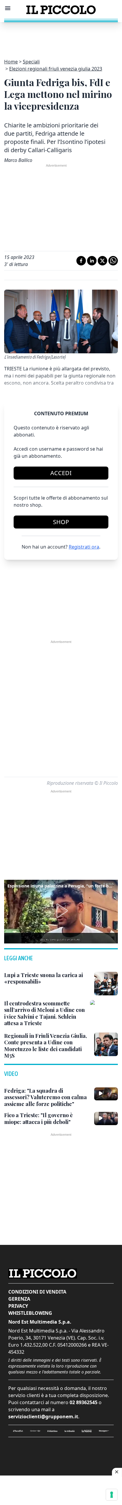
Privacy (18, 1306)
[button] (61, 910)
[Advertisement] (61, 37)
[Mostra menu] (7, 8)
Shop (61, 522)
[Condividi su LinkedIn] (92, 260)
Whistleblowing (30, 1313)
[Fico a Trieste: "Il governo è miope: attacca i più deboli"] (106, 1118)
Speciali (31, 61)
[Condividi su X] (102, 260)
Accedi (61, 473)
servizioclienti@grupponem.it (43, 1416)
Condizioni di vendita (37, 1292)
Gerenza (19, 1299)
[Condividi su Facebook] (81, 260)
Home (11, 61)
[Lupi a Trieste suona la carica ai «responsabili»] (106, 983)
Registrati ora (84, 547)
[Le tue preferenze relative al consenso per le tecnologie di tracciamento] (111, 1494)
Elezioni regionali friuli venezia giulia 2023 (55, 68)
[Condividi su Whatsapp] (113, 260)
